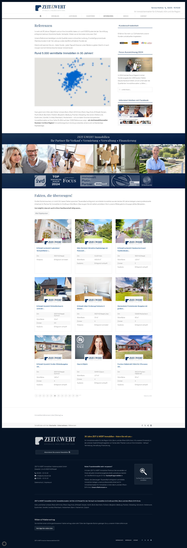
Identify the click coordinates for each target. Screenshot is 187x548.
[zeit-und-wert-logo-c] (50, 7)
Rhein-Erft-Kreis (57, 505)
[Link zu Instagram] (151, 425)
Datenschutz (39, 482)
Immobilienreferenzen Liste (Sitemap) (48, 415)
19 (73, 395)
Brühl (94, 505)
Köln (36, 505)
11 (43, 395)
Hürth (89, 505)
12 (47, 395)
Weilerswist (148, 505)
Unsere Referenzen (98, 487)
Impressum (48, 482)
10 (40, 395)
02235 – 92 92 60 (42, 473)
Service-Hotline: (165, 8)
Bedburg (119, 505)
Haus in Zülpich (82, 364)
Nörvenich (139, 505)
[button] (4, 543)
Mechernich (79, 507)
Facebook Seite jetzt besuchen (129, 115)
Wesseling (132, 505)
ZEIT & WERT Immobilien (134, 106)
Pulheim (106, 505)
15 (58, 395)
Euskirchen (38, 507)
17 (66, 395)
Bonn (73, 507)
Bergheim (112, 505)
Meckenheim (66, 507)
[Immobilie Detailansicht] (53, 233)
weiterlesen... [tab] (126, 90)
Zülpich (86, 507)
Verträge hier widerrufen (44, 528)
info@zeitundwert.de (44, 476)
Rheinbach (57, 507)
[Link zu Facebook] (142, 425)
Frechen (125, 505)
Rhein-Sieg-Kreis (68, 505)
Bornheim (99, 505)
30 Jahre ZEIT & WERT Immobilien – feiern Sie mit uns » (108, 436)
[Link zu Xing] (148, 425)
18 (69, 395)
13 (51, 395)
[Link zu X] (145, 425)
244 (77, 395)
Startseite (52, 425)
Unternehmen (62, 425)
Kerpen (84, 505)
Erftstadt (78, 505)
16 (62, 395)
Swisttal (51, 507)
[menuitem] (165, 8)
